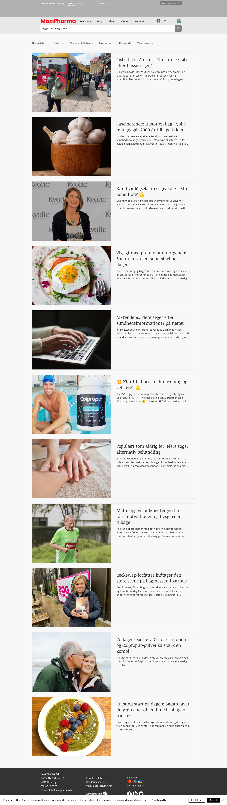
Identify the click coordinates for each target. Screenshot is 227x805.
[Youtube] (141, 793)
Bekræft (213, 800)
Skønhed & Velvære (81, 43)
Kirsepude (125, 43)
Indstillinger (196, 800)
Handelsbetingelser (96, 781)
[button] (179, 20)
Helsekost (58, 43)
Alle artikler (39, 43)
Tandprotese (145, 43)
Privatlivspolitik (94, 778)
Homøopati (106, 43)
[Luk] (223, 800)
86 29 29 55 (51, 786)
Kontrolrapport (94, 793)
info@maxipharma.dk (60, 790)
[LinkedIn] (135, 793)
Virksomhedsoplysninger (99, 785)
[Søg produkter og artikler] (178, 28)
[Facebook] (129, 793)
